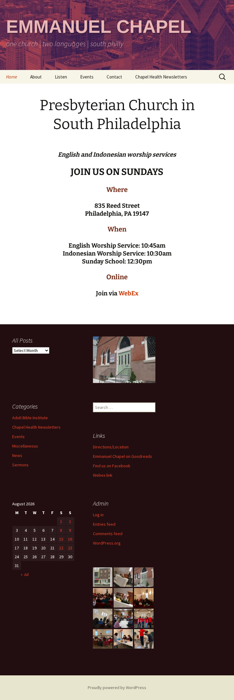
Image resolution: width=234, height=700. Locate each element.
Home (11, 77)
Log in (98, 514)
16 (70, 539)
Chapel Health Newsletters (161, 77)
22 (61, 548)
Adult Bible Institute (30, 417)
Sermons (20, 465)
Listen (61, 77)
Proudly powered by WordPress (117, 687)
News (17, 455)
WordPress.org (107, 543)
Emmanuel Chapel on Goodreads (122, 456)
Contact (114, 77)
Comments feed (107, 533)
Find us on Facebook (111, 465)
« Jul (25, 574)
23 (70, 548)
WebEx (128, 293)
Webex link (102, 475)
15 (61, 539)
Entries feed (104, 524)
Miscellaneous (25, 446)
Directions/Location (111, 447)
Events (87, 77)
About (36, 77)
